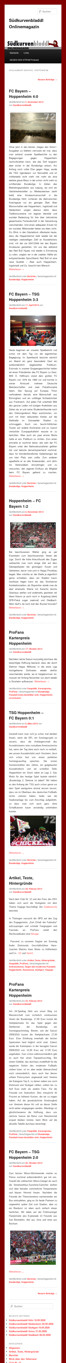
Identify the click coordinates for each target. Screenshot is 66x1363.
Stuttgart (39, 969)
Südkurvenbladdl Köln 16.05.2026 (27, 1320)
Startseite (14, 52)
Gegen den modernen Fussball (40, 966)
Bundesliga (14, 279)
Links (26, 52)
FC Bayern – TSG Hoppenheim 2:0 (24, 1154)
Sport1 (29, 953)
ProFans (13, 691)
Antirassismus (16, 966)
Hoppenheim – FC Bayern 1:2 (25, 503)
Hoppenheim (27, 279)
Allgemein (14, 1347)
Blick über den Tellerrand (22, 1359)
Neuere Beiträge (47, 79)
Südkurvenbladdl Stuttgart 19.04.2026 (29, 1327)
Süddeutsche (50, 907)
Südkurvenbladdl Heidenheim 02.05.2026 (31, 1323)
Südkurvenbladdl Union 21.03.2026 (28, 1331)
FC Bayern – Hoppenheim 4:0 (23, 93)
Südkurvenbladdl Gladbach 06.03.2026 (30, 1335)
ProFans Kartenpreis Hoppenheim (20, 637)
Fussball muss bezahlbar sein (24, 694)
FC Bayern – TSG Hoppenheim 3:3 (24, 296)
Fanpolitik (32, 688)
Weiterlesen (16, 269)
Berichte (31, 276)
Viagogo (49, 969)
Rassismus (28, 969)
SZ (20, 953)
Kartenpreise (44, 688)
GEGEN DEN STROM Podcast (24, 59)
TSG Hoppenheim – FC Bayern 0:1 (26, 715)
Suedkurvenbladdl (22, 105)
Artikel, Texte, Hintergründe (21, 880)
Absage (35, 934)
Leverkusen (15, 697)
